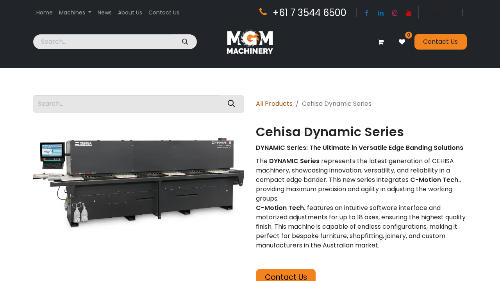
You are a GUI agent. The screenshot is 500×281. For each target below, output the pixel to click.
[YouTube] (409, 13)
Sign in (440, 12)
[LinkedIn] (381, 13)
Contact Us (440, 41)
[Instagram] (395, 13)
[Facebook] (367, 13)
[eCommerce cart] (380, 41)
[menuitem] (44, 12)
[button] (260, 266)
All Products (274, 103)
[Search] (185, 41)
